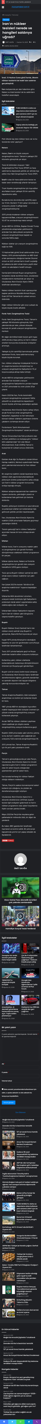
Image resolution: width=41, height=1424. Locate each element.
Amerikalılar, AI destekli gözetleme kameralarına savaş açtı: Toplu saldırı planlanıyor (10, 1011)
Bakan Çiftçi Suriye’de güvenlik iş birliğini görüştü (26, 1195)
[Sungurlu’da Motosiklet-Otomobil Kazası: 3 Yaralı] (8, 1238)
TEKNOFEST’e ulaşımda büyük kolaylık (8, 982)
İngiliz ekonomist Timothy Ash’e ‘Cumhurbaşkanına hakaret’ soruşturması (19, 1175)
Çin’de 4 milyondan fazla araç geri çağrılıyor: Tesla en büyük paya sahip (29, 958)
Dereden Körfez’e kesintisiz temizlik (17, 1126)
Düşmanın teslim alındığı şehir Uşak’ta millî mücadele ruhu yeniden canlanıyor (27, 1277)
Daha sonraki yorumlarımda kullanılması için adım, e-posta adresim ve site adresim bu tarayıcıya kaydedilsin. (19, 1092)
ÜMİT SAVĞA (9, 42)
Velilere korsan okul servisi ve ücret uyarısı (28, 1311)
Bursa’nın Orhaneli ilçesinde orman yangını (27, 1218)
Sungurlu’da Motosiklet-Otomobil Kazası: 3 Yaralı (27, 1236)
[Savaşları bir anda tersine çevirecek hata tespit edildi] (11, 948)
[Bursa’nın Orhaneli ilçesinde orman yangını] (8, 1220)
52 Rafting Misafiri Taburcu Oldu (24, 1301)
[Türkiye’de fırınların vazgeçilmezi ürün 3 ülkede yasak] (8, 1257)
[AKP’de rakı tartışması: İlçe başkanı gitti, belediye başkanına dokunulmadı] (8, 1166)
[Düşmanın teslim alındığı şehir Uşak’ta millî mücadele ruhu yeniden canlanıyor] (8, 1276)
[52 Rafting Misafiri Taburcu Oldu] (8, 1303)
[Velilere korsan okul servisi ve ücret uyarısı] (8, 1313)
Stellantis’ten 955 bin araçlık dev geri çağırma (30, 1009)
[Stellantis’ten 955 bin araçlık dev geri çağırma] (30, 1000)
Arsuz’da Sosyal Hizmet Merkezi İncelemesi (21, 2)
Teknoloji (15, 15)
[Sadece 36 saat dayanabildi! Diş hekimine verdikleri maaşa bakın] (8, 1155)
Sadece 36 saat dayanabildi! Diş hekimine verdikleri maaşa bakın (27, 1154)
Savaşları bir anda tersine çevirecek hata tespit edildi (9, 957)
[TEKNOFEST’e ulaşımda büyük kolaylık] (11, 973)
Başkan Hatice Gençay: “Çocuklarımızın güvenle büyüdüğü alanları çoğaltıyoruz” (27, 1290)
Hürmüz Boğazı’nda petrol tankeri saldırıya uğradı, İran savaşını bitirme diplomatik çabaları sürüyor (20, 1184)
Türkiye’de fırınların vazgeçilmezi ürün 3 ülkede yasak (25, 1256)
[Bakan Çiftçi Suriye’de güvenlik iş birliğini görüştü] (8, 1196)
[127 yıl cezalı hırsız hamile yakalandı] (8, 1135)
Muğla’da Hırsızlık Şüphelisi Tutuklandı (18, 1120)
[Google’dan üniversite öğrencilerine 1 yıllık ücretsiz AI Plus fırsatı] (30, 973)
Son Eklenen (20, 1112)
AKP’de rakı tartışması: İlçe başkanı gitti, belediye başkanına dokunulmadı (28, 1165)
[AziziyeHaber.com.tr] (20, 7)
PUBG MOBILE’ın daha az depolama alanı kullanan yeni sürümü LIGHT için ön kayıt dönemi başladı (27, 1207)
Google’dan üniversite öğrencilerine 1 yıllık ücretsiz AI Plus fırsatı (29, 984)
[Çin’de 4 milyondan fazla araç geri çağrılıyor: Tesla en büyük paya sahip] (30, 948)
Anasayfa (7, 15)
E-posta (5, 1072)
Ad (3, 1064)
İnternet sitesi (7, 1081)
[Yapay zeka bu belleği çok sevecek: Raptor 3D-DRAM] (8, 127)
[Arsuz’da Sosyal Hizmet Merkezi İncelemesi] (8, 1145)
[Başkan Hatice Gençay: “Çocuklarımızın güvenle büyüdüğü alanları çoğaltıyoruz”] (8, 1290)
